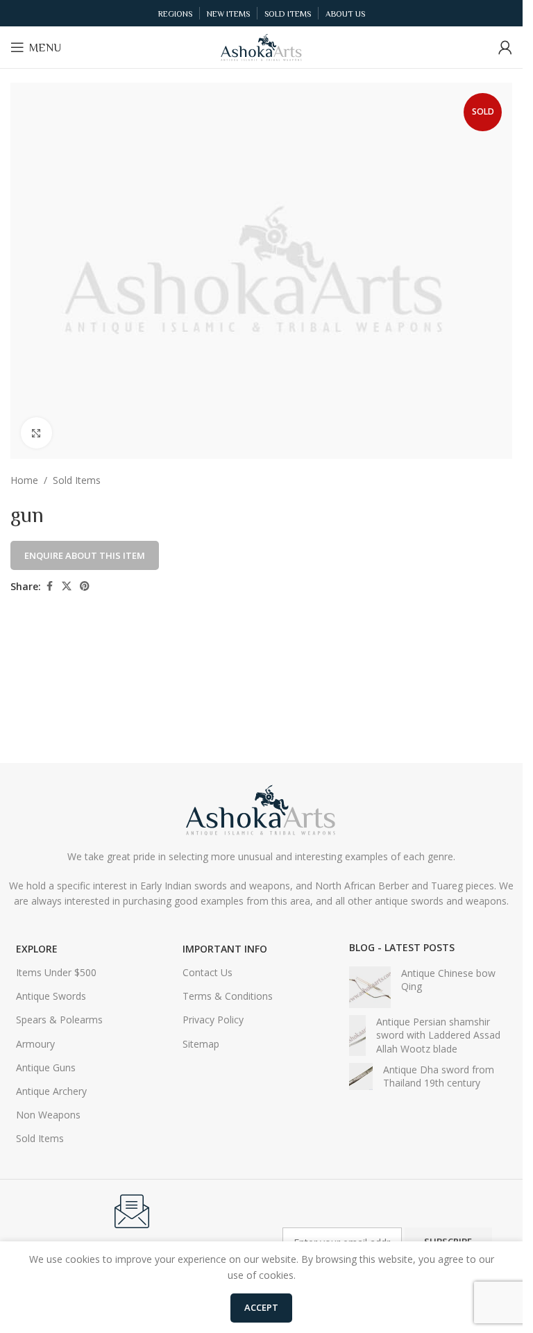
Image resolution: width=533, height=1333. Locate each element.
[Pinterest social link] (85, 586)
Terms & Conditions (228, 996)
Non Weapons (48, 1114)
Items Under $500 (56, 972)
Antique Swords (51, 996)
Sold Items (77, 480)
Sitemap (201, 1043)
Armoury (35, 1043)
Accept (261, 1307)
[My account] (505, 47)
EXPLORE (37, 948)
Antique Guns (46, 1067)
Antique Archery (51, 1091)
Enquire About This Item (84, 555)
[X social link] (67, 586)
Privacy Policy (213, 1019)
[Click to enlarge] (36, 432)
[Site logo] (262, 46)
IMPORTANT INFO (225, 948)
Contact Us (207, 972)
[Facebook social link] (49, 586)
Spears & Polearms (59, 1019)
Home (24, 480)
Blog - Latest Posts (402, 947)
